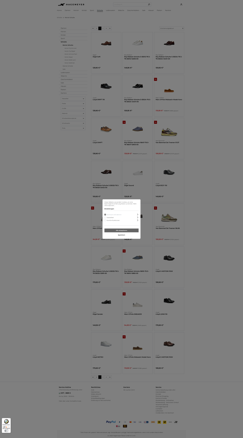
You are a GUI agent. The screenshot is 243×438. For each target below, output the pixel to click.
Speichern (121, 235)
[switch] (6, 431)
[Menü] (9, 419)
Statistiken (110, 217)
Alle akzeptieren (121, 230)
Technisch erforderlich (114, 215)
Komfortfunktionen (113, 220)
